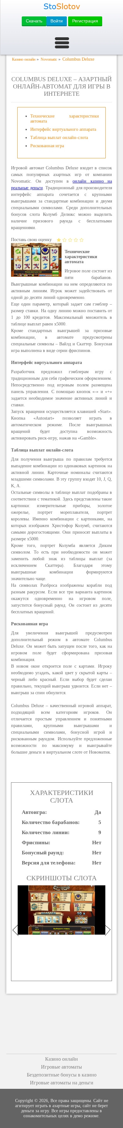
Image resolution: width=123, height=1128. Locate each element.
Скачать (34, 20)
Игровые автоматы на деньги (61, 1082)
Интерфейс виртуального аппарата (63, 129)
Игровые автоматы (61, 1067)
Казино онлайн (61, 1059)
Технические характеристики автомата (64, 119)
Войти (56, 20)
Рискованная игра (47, 145)
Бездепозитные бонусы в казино (62, 1074)
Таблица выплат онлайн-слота (59, 137)
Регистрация (85, 20)
